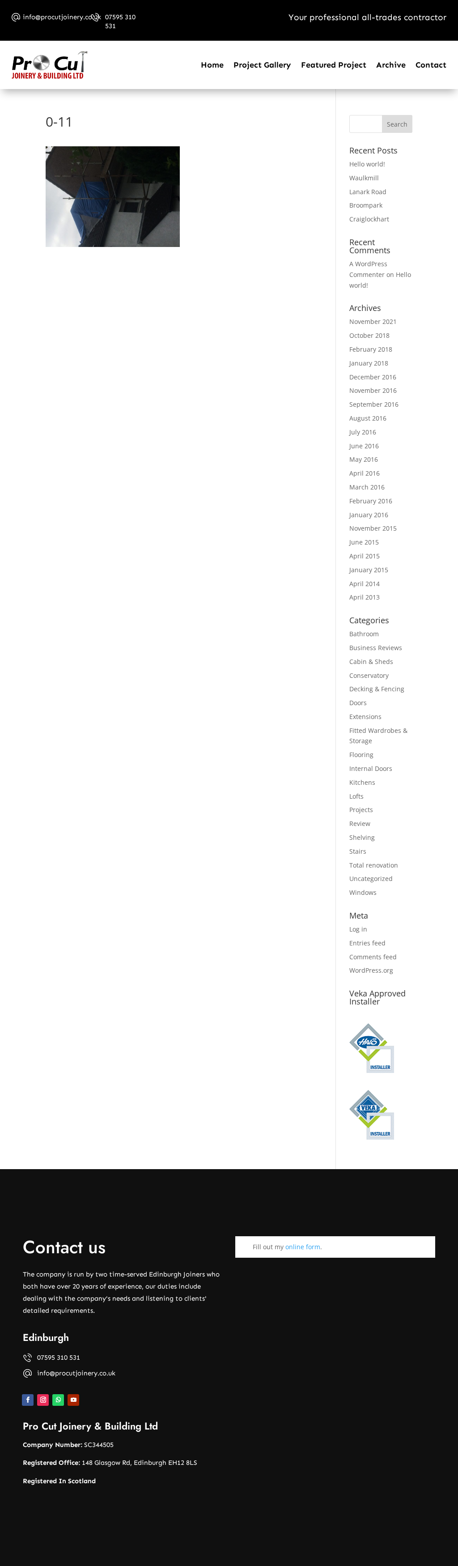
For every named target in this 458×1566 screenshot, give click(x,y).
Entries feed (367, 943)
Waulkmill (364, 178)
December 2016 (372, 377)
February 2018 (370, 349)
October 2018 (369, 335)
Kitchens (362, 782)
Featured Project (333, 65)
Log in (358, 929)
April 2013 (364, 597)
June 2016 (364, 446)
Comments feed (373, 957)
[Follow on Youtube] (73, 1400)
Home (212, 65)
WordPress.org (371, 970)
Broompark (365, 205)
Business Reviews (375, 647)
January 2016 (368, 515)
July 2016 (362, 432)
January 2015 (368, 570)
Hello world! (367, 164)
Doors (358, 702)
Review (359, 823)
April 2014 (364, 583)
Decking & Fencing (376, 689)
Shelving (362, 837)
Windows (363, 892)
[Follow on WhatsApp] (58, 1400)
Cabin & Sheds (371, 661)
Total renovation (373, 865)
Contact (431, 65)
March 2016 (367, 487)
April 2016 (364, 473)
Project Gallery (262, 65)
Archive (391, 65)
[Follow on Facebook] (28, 1400)
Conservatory (369, 675)
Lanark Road (367, 191)
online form (302, 1247)
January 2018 (368, 363)
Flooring (361, 754)
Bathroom (364, 634)
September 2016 (374, 404)
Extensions (365, 716)
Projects (361, 809)
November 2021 (373, 321)
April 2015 (364, 556)
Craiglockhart (369, 219)
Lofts (356, 796)
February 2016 (370, 501)
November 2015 (373, 528)
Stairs (357, 851)
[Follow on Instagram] (43, 1400)
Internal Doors (370, 768)
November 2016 (373, 390)
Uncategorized (371, 878)
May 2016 (363, 459)
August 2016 (367, 418)
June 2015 (364, 542)
